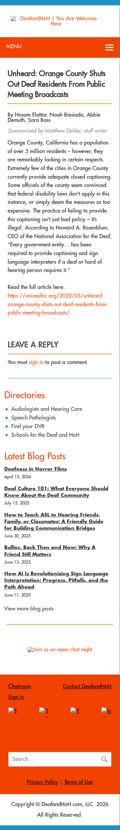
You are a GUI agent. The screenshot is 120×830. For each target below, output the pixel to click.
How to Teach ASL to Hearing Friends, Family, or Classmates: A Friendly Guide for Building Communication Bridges (53, 521)
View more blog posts (29, 608)
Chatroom (19, 686)
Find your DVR (28, 426)
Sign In (16, 697)
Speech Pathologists (33, 417)
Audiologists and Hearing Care (46, 409)
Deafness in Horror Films (35, 469)
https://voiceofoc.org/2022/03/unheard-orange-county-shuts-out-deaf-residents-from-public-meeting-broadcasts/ (58, 304)
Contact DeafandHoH (87, 686)
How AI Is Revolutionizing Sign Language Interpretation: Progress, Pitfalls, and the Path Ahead (56, 580)
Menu (14, 46)
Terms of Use (78, 782)
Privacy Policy (42, 782)
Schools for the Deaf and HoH (45, 435)
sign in (36, 362)
